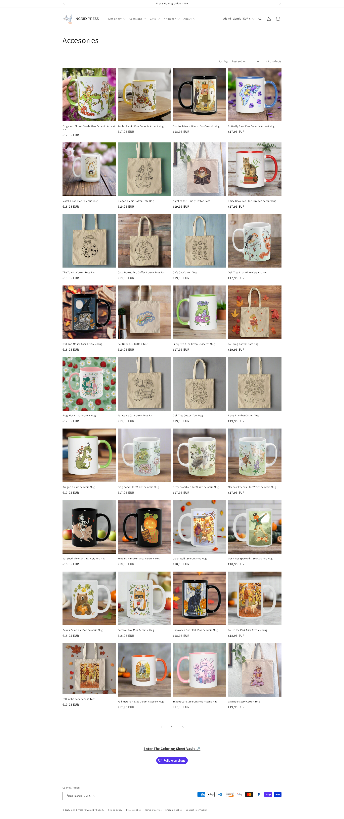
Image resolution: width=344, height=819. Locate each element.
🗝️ (172, 748)
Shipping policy (173, 809)
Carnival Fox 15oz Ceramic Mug (136, 630)
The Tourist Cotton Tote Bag (79, 272)
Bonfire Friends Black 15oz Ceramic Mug (196, 126)
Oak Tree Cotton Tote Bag (188, 415)
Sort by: (223, 61)
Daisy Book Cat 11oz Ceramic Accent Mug (252, 201)
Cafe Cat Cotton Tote (185, 272)
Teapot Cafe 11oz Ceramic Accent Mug (195, 701)
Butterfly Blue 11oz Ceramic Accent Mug (251, 126)
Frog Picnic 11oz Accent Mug (79, 415)
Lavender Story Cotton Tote (244, 701)
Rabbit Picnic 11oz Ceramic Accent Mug (141, 126)
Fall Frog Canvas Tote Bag (243, 344)
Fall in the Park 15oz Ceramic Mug (247, 630)
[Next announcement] (280, 4)
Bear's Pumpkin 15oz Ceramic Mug (83, 630)
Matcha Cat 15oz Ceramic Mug (80, 201)
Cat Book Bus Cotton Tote (133, 344)
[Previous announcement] (64, 4)
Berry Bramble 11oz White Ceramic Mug (196, 487)
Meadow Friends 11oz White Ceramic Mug (252, 487)
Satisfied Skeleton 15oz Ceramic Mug (84, 558)
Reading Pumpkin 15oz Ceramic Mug (139, 558)
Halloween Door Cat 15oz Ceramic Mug (195, 630)
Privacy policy (133, 809)
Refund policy (115, 809)
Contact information (196, 809)
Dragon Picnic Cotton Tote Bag (136, 201)
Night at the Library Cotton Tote (191, 201)
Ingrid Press (77, 809)
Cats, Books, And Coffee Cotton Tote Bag (141, 272)
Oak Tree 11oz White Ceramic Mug (248, 272)
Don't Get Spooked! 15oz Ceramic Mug (250, 558)
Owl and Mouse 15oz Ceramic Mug (82, 344)
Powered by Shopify (94, 809)
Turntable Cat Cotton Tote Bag (135, 415)
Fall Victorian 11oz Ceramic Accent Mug (141, 701)
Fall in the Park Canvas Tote (79, 699)
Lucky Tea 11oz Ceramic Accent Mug (194, 344)
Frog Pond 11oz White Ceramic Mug (138, 487)
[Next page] (182, 727)
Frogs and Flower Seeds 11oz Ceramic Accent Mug (89, 128)
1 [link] (161, 727)
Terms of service (153, 809)
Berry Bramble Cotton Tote (243, 415)
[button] (116, 19)
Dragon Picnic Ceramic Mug (79, 487)
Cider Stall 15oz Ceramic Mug (190, 558)
